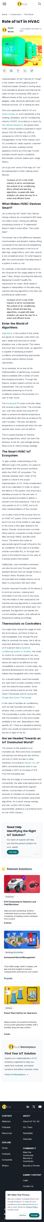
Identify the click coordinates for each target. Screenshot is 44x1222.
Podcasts (6, 1127)
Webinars (6, 1121)
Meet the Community (28, 1154)
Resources (7, 1133)
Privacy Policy (32, 1207)
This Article (28, 14)
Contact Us (28, 1186)
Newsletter (28, 1133)
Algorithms (7, 333)
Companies (7, 1160)
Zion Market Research (12, 125)
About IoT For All (31, 1121)
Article (4, 14)
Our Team (27, 1127)
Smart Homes (8, 114)
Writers (5, 1165)
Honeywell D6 (12, 403)
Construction (15, 14)
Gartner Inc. (30, 763)
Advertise (27, 1139)
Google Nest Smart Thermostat (16, 697)
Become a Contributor (28, 1159)
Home (5, 1148)
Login (25, 1180)
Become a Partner (31, 1165)
